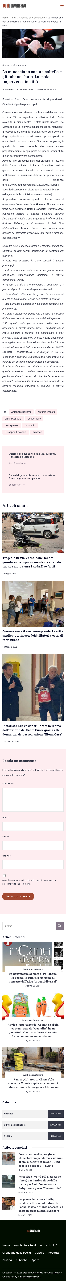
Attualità (51, 1245)
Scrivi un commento (46, 90)
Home (6, 1245)
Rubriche (21, 1260)
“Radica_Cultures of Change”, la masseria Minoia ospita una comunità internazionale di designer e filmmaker (33, 1083)
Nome (5, 817)
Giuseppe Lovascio (15, 432)
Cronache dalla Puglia (16, 1253)
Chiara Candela (13, 418)
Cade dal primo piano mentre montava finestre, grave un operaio (32, 477)
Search (60, 926)
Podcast (53, 1253)
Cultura (39, 1253)
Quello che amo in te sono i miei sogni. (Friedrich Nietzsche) (32, 455)
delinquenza (11, 425)
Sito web (6, 856)
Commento (8, 783)
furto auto (30, 425)
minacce (37, 432)
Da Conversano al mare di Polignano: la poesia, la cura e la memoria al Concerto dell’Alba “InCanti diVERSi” (33, 977)
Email (5, 836)
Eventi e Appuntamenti (33, 969)
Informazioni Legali (30, 1276)
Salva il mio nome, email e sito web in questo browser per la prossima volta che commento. (29, 882)
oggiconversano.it (33, 1272)
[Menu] (62, 5)
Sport (35, 1260)
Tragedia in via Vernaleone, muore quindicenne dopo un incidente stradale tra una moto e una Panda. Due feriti (31, 562)
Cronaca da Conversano (14, 65)
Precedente (20, 463)
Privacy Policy (52, 1272)
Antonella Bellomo (21, 411)
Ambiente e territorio (28, 1245)
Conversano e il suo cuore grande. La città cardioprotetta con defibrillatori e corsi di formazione (32, 635)
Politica (7, 1260)
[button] (6, 1274)
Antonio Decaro (46, 411)
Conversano (34, 418)
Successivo (15, 484)
